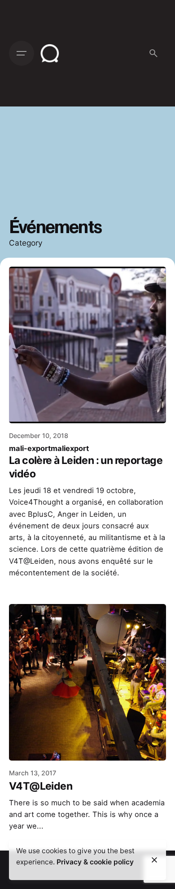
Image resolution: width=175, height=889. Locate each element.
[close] (154, 860)
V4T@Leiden (40, 786)
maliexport (70, 448)
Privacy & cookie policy (95, 862)
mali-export (30, 448)
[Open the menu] (21, 53)
